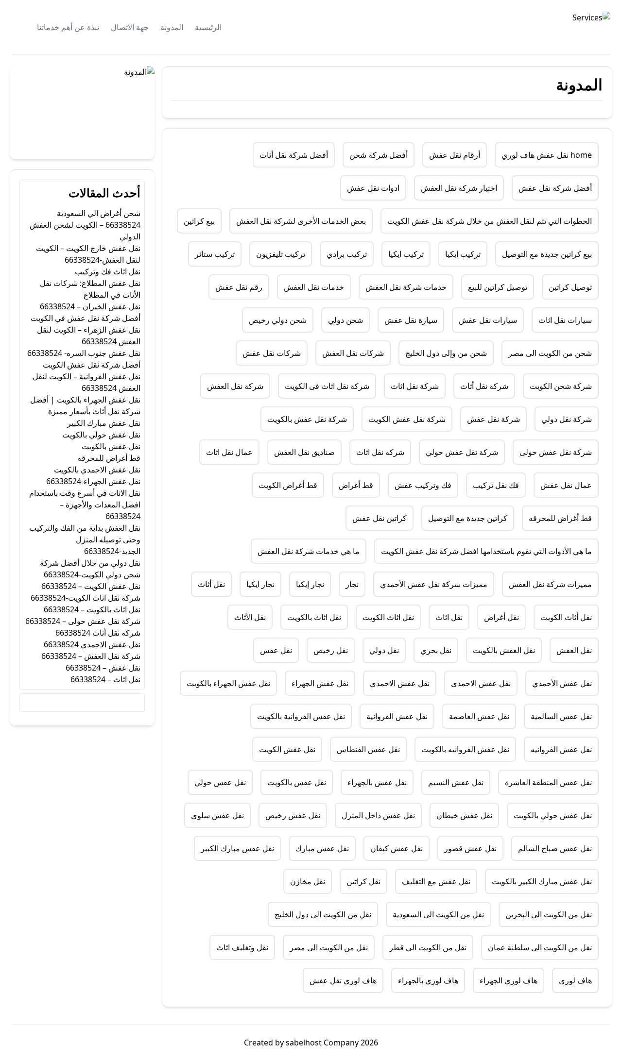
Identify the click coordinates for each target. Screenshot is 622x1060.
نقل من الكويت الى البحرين (548, 914)
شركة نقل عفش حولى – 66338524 (82, 621)
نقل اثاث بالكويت (314, 617)
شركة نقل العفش (235, 386)
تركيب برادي (347, 254)
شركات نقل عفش (271, 353)
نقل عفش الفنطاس (368, 749)
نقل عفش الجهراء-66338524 (93, 481)
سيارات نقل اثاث (565, 320)
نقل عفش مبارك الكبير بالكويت (542, 881)
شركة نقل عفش (493, 419)
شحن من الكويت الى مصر (550, 353)
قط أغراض (356, 485)
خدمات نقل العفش (314, 287)
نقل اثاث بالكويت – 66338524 (92, 609)
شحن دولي (345, 320)
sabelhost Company (321, 1042)
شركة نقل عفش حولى (555, 452)
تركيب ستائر (215, 254)
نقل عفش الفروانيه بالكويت (465, 749)
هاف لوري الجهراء (508, 980)
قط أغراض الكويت (288, 485)
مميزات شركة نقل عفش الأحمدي (433, 584)
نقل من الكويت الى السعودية (438, 914)
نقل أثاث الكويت (566, 617)
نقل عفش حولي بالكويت (553, 815)
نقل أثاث (211, 584)
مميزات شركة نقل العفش (550, 584)
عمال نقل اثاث (229, 452)
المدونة (171, 27)
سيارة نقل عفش (410, 320)
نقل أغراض (501, 617)
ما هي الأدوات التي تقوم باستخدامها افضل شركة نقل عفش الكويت (486, 551)
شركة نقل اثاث (415, 386)
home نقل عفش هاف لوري (546, 155)
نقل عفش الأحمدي (562, 683)
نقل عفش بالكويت (296, 782)
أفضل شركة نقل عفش (555, 188)
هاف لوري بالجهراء (428, 980)
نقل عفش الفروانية (397, 716)
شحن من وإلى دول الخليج (446, 353)
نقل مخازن (307, 881)
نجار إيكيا (310, 584)
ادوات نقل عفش (373, 188)
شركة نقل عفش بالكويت (307, 419)
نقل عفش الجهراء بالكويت (228, 683)
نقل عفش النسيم (456, 782)
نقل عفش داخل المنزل (378, 815)
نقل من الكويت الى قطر (427, 947)
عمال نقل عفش (566, 485)
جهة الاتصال (130, 27)
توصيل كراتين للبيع (497, 287)
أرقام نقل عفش (454, 155)
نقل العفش (574, 650)
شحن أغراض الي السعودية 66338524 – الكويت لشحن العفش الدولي (85, 225)
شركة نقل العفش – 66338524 (90, 656)
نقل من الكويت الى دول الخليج (323, 914)
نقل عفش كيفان (396, 848)
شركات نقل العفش (353, 353)
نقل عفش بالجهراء (377, 782)
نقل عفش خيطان (464, 815)
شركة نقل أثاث (484, 386)
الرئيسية (208, 27)
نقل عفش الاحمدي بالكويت (97, 469)
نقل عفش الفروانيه (561, 749)
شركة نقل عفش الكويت (407, 419)
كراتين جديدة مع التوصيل (467, 518)
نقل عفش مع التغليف (436, 881)
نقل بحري (435, 650)
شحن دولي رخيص (278, 320)
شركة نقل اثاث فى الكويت (327, 386)
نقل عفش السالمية (561, 716)
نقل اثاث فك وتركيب (107, 271)
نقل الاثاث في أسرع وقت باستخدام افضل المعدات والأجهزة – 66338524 (84, 505)
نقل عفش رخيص (292, 815)
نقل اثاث (449, 617)
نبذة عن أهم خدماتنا (68, 27)
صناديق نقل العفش (304, 452)
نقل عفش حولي (220, 782)
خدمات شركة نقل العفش (406, 287)
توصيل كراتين (570, 287)
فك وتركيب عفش (423, 485)
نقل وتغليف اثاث (242, 947)
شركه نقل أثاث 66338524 (97, 632)
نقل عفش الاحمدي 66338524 (92, 644)
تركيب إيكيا (463, 254)
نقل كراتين (363, 881)
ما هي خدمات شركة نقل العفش (309, 551)
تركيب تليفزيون (280, 254)
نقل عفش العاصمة (479, 716)
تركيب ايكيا (406, 254)
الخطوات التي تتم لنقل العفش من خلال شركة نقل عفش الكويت (489, 221)
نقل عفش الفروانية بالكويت (301, 716)
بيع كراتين (199, 221)
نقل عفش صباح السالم (555, 848)
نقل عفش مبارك (322, 848)
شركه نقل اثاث (380, 452)
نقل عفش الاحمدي (400, 683)
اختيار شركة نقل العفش (459, 188)
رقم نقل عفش (238, 287)
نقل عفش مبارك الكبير (237, 848)
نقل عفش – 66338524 (103, 667)
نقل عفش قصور (470, 848)
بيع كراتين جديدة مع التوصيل (547, 254)
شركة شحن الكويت (561, 386)
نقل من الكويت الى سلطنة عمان (540, 947)
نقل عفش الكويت (287, 749)
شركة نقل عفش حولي (462, 452)
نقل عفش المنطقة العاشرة (548, 782)
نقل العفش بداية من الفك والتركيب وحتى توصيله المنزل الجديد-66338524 (84, 539)
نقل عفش (276, 650)
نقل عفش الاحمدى (481, 683)
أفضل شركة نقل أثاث (293, 155)
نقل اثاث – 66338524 (105, 679)
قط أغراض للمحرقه (560, 518)
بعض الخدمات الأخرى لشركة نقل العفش (301, 221)
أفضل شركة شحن (378, 155)
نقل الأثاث (250, 617)
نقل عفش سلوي (217, 815)
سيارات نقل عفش (488, 320)
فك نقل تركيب (496, 485)
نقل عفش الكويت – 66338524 (90, 586)
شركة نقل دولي (566, 419)
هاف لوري (575, 980)
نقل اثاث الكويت (388, 617)
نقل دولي (384, 650)
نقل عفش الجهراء (320, 683)
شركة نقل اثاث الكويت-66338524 (85, 597)
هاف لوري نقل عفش (343, 980)
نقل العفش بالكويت (504, 650)
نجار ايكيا (260, 584)
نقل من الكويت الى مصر (329, 947)
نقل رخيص (330, 650)
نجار (352, 584)
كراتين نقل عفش (379, 518)
